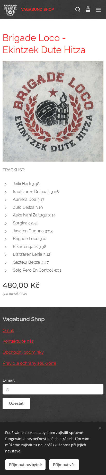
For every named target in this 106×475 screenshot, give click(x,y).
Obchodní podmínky (23, 352)
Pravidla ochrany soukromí (29, 363)
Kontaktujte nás (18, 341)
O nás (8, 330)
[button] (77, 9)
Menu (98, 9)
